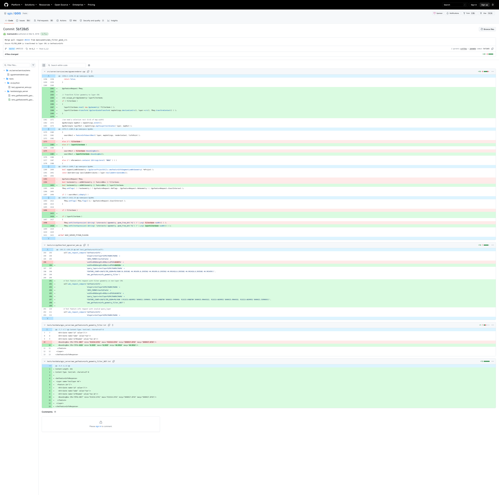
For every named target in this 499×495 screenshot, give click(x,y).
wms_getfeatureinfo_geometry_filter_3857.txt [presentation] (30, 99)
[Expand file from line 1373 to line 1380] (48, 129)
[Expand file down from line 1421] (48, 238)
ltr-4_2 (32, 49)
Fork (470, 13)
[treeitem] (19, 72)
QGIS (17, 13)
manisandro (12, 34)
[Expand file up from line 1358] (48, 76)
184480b (473, 49)
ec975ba (463, 49)
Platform (15, 4)
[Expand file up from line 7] (47, 329)
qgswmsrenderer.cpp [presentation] (19, 74)
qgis (9, 13)
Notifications (454, 13)
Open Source (61, 4)
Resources (44, 4)
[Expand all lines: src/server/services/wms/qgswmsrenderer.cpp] (92, 71)
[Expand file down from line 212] (47, 318)
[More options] (493, 71)
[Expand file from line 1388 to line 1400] (48, 166)
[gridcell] (269, 76)
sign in (98, 426)
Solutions (30, 4)
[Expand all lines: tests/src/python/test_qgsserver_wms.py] (88, 245)
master (12, 49)
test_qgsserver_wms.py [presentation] (21, 87)
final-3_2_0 (43, 49)
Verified (44, 34)
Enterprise (78, 4)
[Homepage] (6, 5)
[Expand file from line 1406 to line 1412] (48, 197)
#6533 (27, 40)
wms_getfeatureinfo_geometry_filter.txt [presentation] (27, 95)
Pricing (91, 4)
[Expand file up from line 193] (47, 249)
